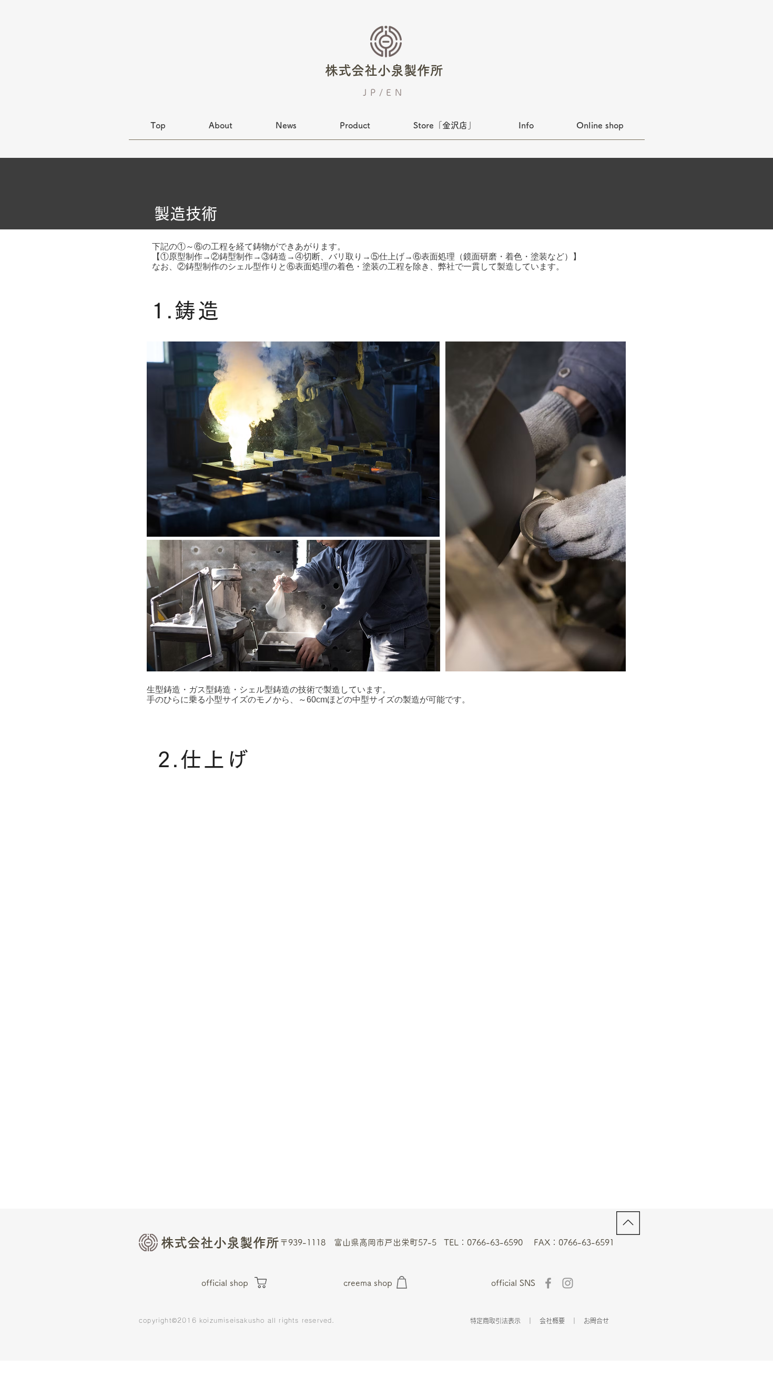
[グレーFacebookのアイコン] (548, 1283)
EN (395, 92)
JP (371, 92)
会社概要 (552, 1321)
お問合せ (596, 1321)
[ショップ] (260, 1282)
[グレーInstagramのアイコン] (568, 1283)
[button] (526, 128)
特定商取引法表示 (495, 1321)
